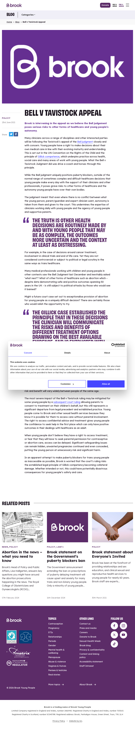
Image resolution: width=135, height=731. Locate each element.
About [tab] (107, 352)
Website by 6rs (75, 721)
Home (9, 22)
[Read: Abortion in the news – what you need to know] (22, 527)
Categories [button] (27, 14)
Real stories (54, 674)
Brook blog (85, 645)
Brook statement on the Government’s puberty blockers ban (66, 556)
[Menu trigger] (127, 5)
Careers (83, 632)
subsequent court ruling (66, 402)
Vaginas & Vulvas (57, 666)
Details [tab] (67, 352)
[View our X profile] (114, 634)
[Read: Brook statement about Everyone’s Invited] (112, 527)
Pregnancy (53, 628)
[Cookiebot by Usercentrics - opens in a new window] (113, 345)
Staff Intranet (86, 666)
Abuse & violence (57, 661)
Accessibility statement (91, 661)
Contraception (55, 623)
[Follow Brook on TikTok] (114, 643)
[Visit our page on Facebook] (114, 625)
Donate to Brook (87, 636)
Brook (14, 5)
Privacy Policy (58, 721)
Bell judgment (85, 141)
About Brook (85, 684)
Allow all (106, 384)
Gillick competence (49, 156)
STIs (50, 632)
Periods (52, 641)
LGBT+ (60, 547)
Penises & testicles (57, 670)
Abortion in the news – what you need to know (22, 556)
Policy (6, 118)
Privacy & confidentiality (92, 649)
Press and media (88, 628)
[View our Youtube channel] (123, 634)
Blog (11, 14)
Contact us (84, 623)
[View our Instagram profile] (123, 625)
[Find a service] (121, 5)
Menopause (54, 657)
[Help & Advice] (115, 5)
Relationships (55, 636)
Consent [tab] (28, 352)
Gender (52, 645)
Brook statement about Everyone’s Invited (112, 554)
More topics (54, 684)
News (5, 547)
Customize (66, 384)
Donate (105, 5)
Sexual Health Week (90, 641)
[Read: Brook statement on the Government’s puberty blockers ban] (67, 527)
